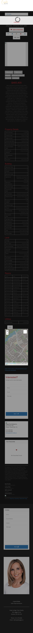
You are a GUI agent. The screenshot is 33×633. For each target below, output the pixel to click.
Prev (6, 54)
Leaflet (7, 363)
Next (27, 54)
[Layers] (25, 332)
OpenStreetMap (13, 363)
